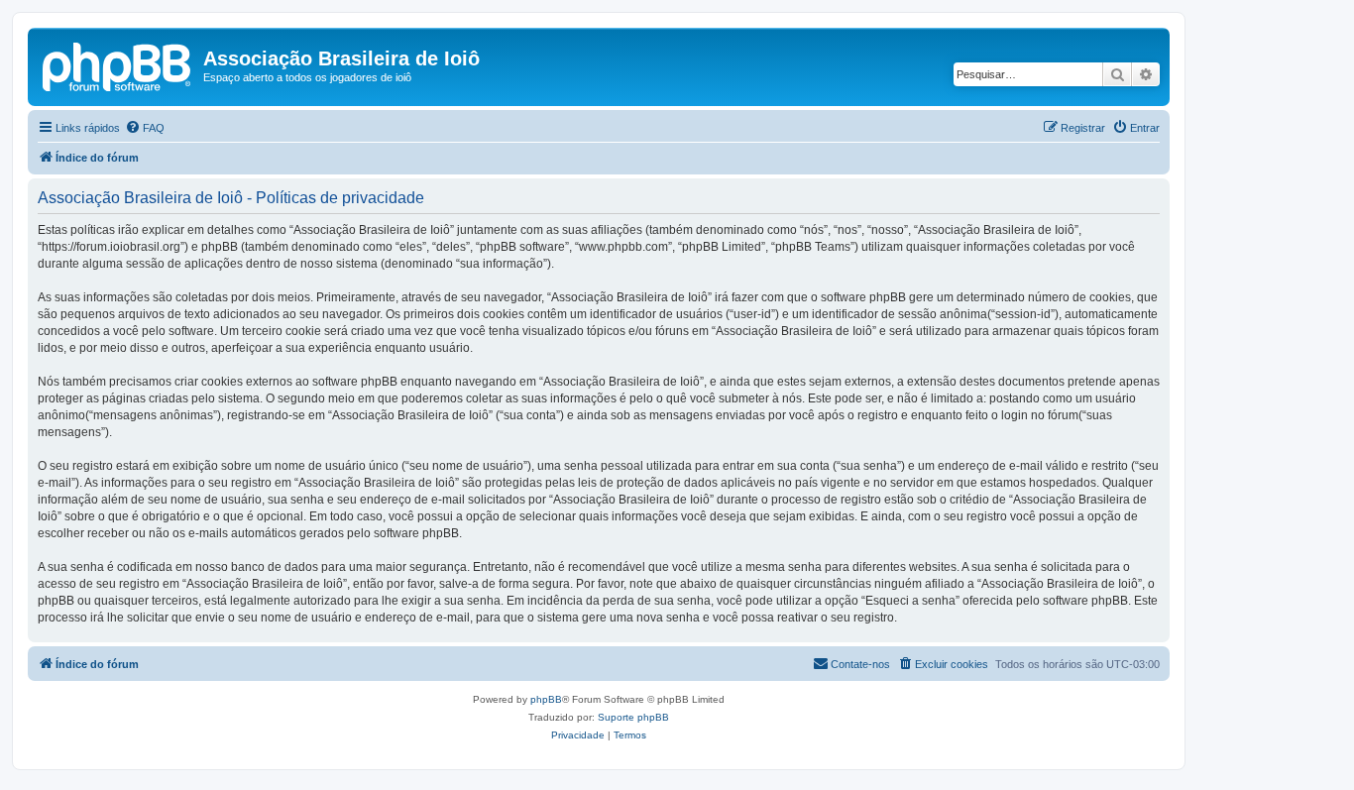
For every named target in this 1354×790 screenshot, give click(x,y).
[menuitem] (145, 128)
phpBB (546, 699)
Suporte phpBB (633, 717)
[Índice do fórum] (118, 64)
